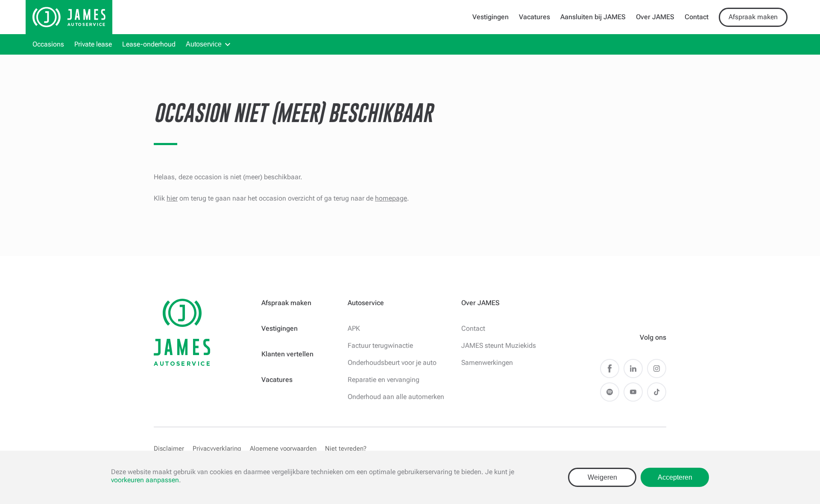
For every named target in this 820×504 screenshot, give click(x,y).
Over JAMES (655, 17)
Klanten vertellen (287, 354)
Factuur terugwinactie (380, 345)
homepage (391, 198)
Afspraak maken (753, 17)
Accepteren (675, 477)
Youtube (633, 392)
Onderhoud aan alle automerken (396, 397)
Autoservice (204, 44)
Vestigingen (490, 17)
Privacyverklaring (217, 448)
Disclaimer (169, 448)
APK (354, 328)
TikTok (656, 392)
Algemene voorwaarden (283, 448)
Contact (697, 17)
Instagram (656, 368)
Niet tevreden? (345, 448)
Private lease (93, 44)
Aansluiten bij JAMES (593, 17)
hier (172, 198)
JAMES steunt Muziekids (498, 345)
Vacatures (534, 17)
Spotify (609, 392)
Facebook (609, 368)
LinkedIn (633, 368)
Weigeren (602, 477)
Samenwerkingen (487, 362)
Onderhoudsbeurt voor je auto (392, 362)
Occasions (48, 44)
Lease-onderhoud (149, 44)
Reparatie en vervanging (383, 380)
